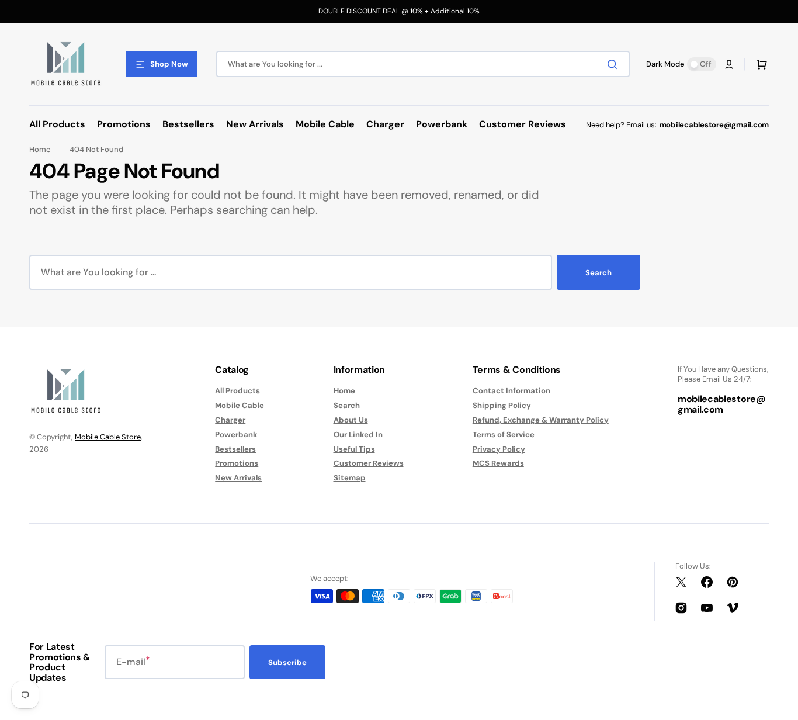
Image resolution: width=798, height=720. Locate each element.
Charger (230, 420)
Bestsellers (235, 449)
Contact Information (511, 391)
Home (40, 149)
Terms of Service (504, 434)
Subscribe (287, 662)
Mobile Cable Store (108, 437)
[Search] (614, 64)
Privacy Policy (499, 449)
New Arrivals (238, 478)
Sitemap (350, 478)
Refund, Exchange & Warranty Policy (541, 420)
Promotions (236, 463)
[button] (729, 64)
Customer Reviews (369, 463)
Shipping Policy (502, 405)
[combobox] (423, 64)
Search (598, 273)
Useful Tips (354, 449)
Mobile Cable (239, 405)
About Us (351, 420)
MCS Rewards (498, 463)
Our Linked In (358, 434)
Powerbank (236, 434)
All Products (237, 391)
